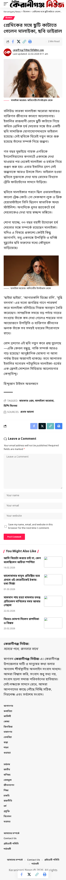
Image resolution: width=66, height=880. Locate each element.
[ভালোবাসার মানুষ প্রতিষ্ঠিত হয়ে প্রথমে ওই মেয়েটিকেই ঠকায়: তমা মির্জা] (53, 579)
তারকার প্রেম (26, 401)
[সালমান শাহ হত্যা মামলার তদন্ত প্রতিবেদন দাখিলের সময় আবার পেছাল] (53, 601)
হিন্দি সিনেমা (10, 406)
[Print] (29, 42)
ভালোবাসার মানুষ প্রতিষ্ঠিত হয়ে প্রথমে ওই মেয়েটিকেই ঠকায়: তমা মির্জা (22, 580)
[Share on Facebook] (12, 42)
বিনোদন (9, 18)
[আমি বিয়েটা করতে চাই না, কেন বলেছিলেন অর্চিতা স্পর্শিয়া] (53, 562)
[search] (50, 4)
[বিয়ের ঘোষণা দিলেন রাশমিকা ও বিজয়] (53, 622)
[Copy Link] (24, 42)
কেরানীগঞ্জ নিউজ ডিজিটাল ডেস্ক (28, 50)
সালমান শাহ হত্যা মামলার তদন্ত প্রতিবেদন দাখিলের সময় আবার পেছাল (22, 601)
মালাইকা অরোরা (44, 401)
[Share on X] (18, 42)
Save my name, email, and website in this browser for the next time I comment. (30, 526)
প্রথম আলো (27, 412)
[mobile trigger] (7, 4)
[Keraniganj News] (37, 4)
